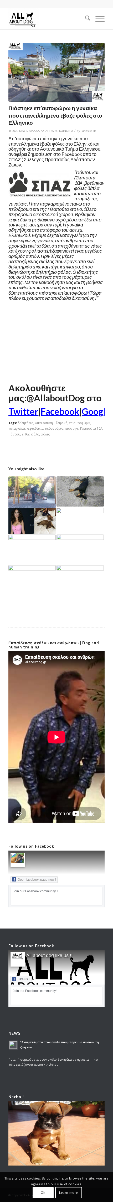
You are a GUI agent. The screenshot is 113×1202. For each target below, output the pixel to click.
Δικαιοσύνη (44, 423)
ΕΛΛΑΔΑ (34, 131)
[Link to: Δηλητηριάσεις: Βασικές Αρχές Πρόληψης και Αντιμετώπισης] (80, 549)
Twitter (23, 411)
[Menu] (97, 18)
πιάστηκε (72, 428)
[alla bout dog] (46, 18)
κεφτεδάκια (35, 428)
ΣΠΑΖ (25, 434)
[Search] (85, 18)
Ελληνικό (61, 423)
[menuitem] (85, 18)
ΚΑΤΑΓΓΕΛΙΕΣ (49, 131)
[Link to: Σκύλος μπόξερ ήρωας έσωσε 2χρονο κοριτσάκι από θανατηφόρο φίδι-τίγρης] (80, 521)
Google (96, 411)
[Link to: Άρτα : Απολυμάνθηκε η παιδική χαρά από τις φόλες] (32, 492)
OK (43, 1192)
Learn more (68, 1192)
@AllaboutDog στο (64, 397)
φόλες (45, 434)
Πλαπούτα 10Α (91, 428)
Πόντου (14, 434)
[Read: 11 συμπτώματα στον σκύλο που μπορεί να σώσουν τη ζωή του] (13, 1045)
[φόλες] (56, 72)
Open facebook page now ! (37, 879)
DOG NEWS (19, 131)
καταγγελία (16, 428)
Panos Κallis (88, 131)
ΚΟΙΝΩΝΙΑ (66, 131)
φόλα (35, 434)
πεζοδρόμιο (54, 428)
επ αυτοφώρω (79, 423)
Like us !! (24, 979)
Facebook (60, 411)
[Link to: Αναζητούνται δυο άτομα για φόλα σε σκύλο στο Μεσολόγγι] (80, 576)
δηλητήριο (25, 423)
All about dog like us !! (49, 955)
